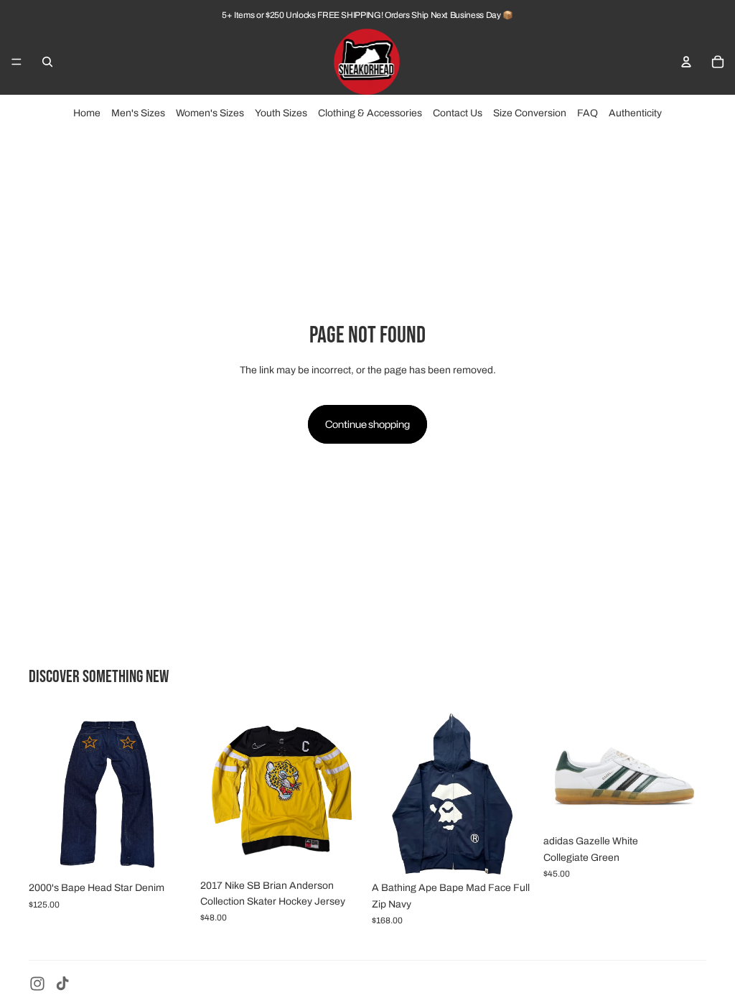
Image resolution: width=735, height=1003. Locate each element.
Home (86, 113)
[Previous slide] (44, 793)
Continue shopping (367, 424)
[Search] (47, 62)
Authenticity (635, 113)
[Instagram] (37, 983)
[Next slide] (176, 793)
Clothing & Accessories (370, 113)
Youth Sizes (281, 113)
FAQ (587, 113)
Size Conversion (529, 113)
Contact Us (457, 113)
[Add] (169, 852)
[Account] (686, 62)
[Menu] (16, 61)
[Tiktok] (62, 983)
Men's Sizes (138, 113)
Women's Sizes (210, 113)
